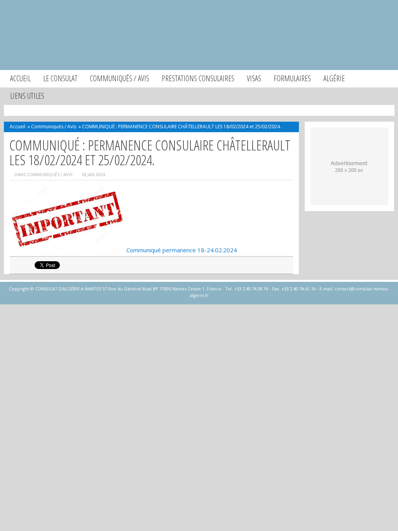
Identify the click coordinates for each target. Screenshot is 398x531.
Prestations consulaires (198, 78)
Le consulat (60, 78)
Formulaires (292, 78)
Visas (254, 78)
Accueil (20, 78)
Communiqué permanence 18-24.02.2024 (181, 250)
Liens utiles (27, 96)
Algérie (334, 78)
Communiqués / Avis (119, 78)
